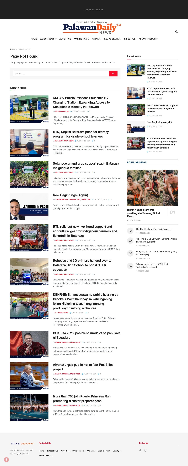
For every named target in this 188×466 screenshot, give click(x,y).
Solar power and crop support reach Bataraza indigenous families (86, 165)
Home (34, 38)
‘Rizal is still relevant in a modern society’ (154, 228)
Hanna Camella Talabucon (67, 342)
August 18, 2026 (78, 111)
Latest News (47, 38)
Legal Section (112, 38)
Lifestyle (129, 38)
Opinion (96, 38)
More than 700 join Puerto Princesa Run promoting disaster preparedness (81, 398)
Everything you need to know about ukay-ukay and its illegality (156, 253)
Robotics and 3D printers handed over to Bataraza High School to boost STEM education (82, 265)
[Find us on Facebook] (140, 450)
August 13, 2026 (83, 240)
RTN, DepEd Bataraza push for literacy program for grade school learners (81, 134)
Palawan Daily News (64, 141)
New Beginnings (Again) (70, 195)
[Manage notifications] (6, 459)
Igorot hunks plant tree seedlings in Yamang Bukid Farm (143, 213)
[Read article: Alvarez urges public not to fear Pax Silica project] (29, 376)
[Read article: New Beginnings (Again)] (29, 206)
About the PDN (147, 38)
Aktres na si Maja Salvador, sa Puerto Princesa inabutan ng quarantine (156, 240)
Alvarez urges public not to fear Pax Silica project (83, 366)
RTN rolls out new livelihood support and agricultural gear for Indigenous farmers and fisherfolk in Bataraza (85, 231)
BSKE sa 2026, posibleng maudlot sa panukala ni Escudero (86, 335)
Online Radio (81, 38)
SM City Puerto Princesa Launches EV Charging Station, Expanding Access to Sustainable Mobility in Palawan (81, 102)
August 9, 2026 (77, 312)
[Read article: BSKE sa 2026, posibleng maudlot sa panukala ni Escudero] (29, 344)
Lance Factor (61, 313)
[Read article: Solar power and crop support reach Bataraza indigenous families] (29, 174)
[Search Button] (176, 31)
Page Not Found (24, 49)
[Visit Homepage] (91, 27)
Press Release (62, 111)
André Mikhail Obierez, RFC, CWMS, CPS (72, 199)
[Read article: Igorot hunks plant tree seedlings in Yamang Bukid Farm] (152, 188)
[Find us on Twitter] (145, 450)
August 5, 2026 (89, 405)
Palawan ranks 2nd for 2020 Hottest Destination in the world (152, 265)
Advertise (65, 38)
